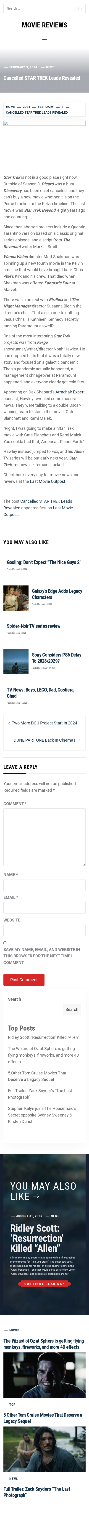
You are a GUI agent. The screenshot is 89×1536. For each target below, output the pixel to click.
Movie (14, 1330)
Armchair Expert (70, 392)
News (50, 67)
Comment (14, 803)
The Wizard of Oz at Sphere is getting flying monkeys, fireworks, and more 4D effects (43, 1055)
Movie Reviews (44, 25)
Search (14, 999)
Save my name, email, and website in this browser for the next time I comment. (41, 956)
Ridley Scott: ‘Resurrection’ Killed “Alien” (43, 1037)
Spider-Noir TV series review (33, 626)
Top (12, 1404)
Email (10, 897)
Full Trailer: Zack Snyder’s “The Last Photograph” (40, 1094)
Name (10, 874)
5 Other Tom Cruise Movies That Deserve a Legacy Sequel (37, 1076)
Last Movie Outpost (47, 481)
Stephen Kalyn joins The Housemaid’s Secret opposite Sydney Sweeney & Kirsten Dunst (42, 1115)
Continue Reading (43, 1284)
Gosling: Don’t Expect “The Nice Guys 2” (44, 562)
